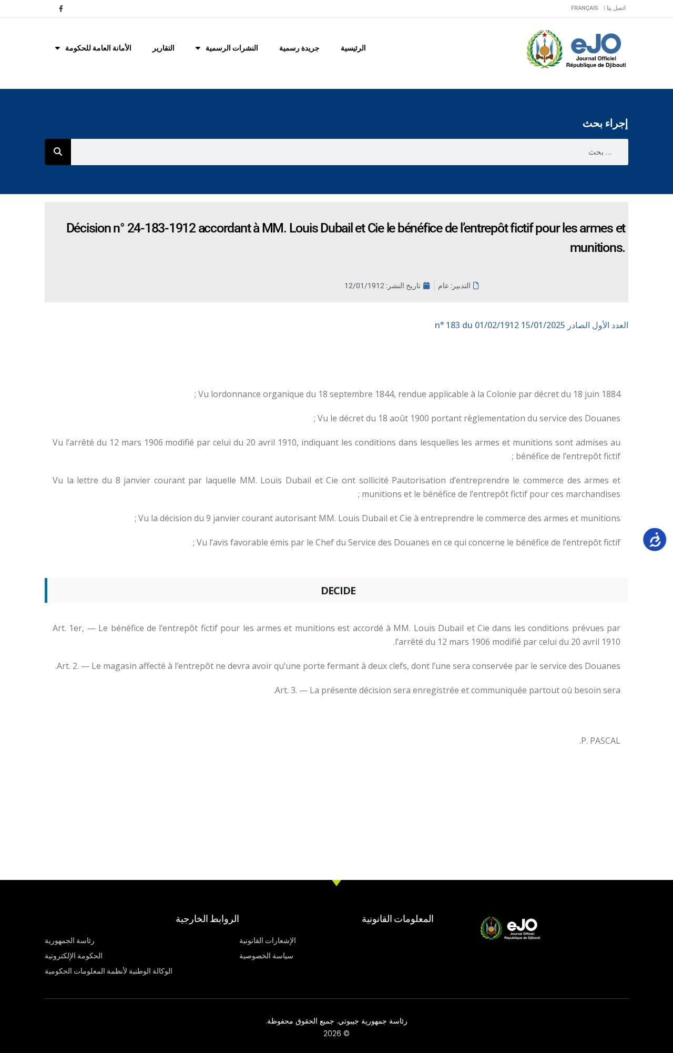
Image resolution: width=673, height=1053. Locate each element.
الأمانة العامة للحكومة (98, 48)
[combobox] (349, 152)
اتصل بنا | (615, 8)
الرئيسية (353, 48)
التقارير (163, 48)
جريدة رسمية (299, 48)
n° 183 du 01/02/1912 (531, 325)
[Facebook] (61, 8)
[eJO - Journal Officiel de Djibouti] (575, 48)
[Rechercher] (58, 152)
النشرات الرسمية (232, 48)
